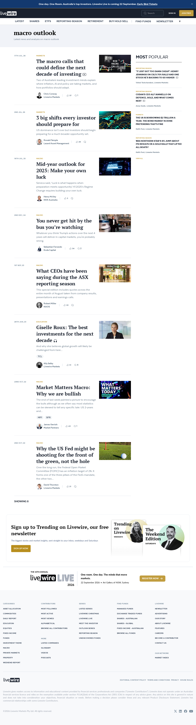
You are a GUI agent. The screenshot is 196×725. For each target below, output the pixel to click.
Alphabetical (48, 623)
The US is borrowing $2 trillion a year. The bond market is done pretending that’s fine (155, 121)
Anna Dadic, (141, 106)
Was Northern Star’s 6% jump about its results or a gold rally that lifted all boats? (159, 144)
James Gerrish (50, 424)
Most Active (47, 613)
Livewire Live (85, 618)
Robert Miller (50, 303)
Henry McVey (50, 196)
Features (159, 628)
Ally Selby (48, 363)
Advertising (161, 613)
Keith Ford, (140, 129)
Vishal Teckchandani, (145, 82)
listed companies (50, 643)
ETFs (48, 21)
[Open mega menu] (180, 21)
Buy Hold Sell (118, 21)
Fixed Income (9, 633)
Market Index (162, 657)
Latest (19, 21)
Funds (6, 638)
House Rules (186, 680)
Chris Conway (50, 94)
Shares (34, 21)
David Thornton (51, 485)
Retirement (96, 21)
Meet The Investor (88, 623)
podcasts (46, 657)
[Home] (8, 13)
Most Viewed (47, 618)
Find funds (143, 21)
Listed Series (85, 608)
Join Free (186, 13)
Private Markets (11, 653)
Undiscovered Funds (89, 638)
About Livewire (163, 623)
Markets (40, 55)
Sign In (172, 13)
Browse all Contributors (54, 628)
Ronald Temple (51, 140)
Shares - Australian (127, 618)
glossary (46, 648)
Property (8, 657)
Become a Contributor (166, 638)
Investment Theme (12, 643)
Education (41, 322)
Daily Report (9, 618)
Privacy (175, 680)
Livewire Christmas (89, 613)
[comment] (85, 142)
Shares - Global (125, 623)
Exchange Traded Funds (129, 613)
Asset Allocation (12, 608)
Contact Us (160, 643)
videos (44, 653)
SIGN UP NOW (21, 548)
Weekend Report (11, 662)
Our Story (160, 618)
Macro (39, 158)
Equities (7, 628)
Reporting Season (69, 21)
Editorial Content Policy (133, 680)
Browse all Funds (126, 633)
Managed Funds (125, 608)
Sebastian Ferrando (53, 247)
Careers (159, 633)
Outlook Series (87, 628)
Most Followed (49, 608)
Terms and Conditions (158, 680)
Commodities (9, 613)
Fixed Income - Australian (130, 628)
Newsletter (164, 21)
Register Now (150, 578)
